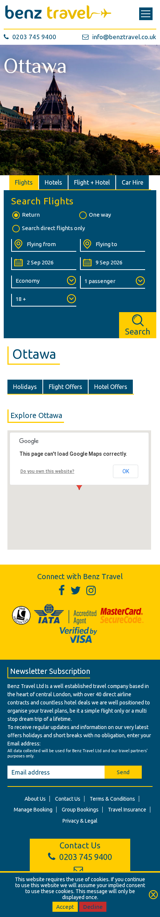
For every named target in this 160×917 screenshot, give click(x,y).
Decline (93, 907)
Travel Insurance (127, 810)
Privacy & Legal (80, 821)
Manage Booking (33, 810)
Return (31, 214)
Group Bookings (80, 810)
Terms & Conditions (112, 799)
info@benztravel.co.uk (124, 36)
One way (100, 214)
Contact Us (67, 799)
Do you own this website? (47, 471)
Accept (65, 907)
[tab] (24, 182)
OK (125, 471)
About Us (35, 799)
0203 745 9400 (34, 36)
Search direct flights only (53, 228)
